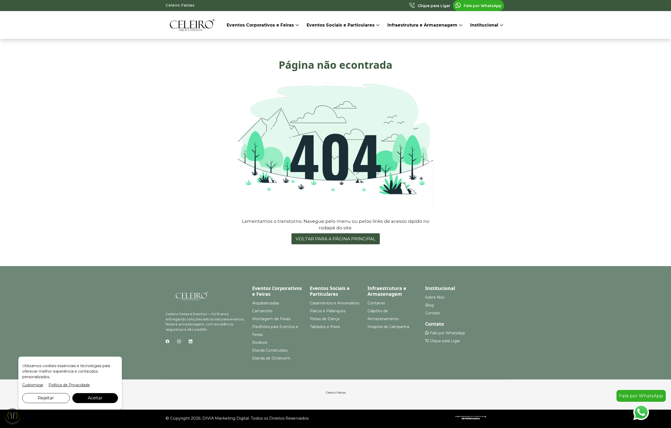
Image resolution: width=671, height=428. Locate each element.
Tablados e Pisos (325, 326)
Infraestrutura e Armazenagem (423, 25)
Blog (429, 305)
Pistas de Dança (324, 318)
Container (376, 303)
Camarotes (262, 311)
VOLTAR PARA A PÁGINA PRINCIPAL (336, 238)
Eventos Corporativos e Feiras (261, 25)
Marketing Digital (232, 418)
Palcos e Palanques (327, 311)
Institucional (485, 25)
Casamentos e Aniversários (334, 303)
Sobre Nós (434, 297)
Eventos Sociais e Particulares (341, 25)
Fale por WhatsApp (482, 5)
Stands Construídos (270, 350)
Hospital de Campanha (388, 326)
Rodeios (259, 342)
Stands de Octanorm (271, 358)
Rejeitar (46, 397)
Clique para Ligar (433, 5)
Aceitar (95, 397)
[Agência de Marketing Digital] (470, 418)
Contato (432, 313)
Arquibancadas (265, 303)
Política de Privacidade (69, 385)
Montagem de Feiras (271, 318)
